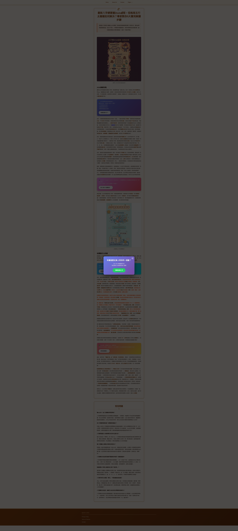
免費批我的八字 (119, 270)
